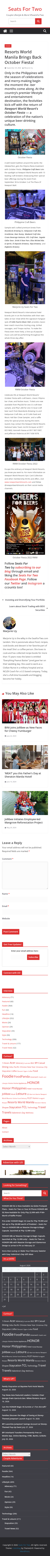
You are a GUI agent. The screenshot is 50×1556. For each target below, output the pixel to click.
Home (10, 1083)
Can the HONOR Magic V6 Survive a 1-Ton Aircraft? (24, 1407)
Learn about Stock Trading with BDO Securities (27, 608)
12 (18, 1284)
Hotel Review (37, 1089)
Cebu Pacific (14, 1067)
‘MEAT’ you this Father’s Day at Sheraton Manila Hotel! (23, 775)
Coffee (14, 1071)
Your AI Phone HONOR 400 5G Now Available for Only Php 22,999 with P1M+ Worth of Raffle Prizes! (25, 1212)
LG (28, 1094)
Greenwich (34, 1077)
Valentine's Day (18, 1112)
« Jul (4, 1306)
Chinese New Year (27, 1067)
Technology (7, 1039)
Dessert (20, 1071)
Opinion (5, 1026)
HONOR (33, 1082)
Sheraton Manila (40, 1103)
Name (6, 893)
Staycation (6, 1031)
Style (4, 1035)
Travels (6, 1112)
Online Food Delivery (20, 1098)
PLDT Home (32, 1098)
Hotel (29, 1088)
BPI (36, 1063)
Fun (3, 1010)
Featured (6, 1001)
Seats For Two (25, 8)
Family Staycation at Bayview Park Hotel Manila (23, 1386)
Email (5, 906)
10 (5, 1284)
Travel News (7, 1048)
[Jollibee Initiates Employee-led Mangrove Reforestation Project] (25, 792)
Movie (4, 1022)
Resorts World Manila (21, 1102)
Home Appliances (20, 1083)
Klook (13, 1094)
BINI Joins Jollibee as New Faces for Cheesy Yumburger (23, 729)
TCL (24, 1107)
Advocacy (6, 997)
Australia (27, 1063)
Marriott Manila (34, 1094)
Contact (5, 1132)
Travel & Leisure (9, 1043)
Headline (6, 1014)
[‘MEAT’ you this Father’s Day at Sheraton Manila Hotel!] (25, 747)
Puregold (41, 1098)
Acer (12, 1062)
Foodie (8, 46)
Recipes (4, 1103)
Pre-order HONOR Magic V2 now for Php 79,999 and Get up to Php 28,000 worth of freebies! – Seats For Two (24, 1224)
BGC (32, 1063)
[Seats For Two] (5, 31)
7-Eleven (5, 1063)
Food (35, 1070)
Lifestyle (5, 1018)
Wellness (29, 1113)
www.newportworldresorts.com (18, 482)
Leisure (21, 1094)
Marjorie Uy (28, 68)
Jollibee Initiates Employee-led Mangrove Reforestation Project (24, 820)
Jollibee (6, 1094)
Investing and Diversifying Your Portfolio (25, 599)
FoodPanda (22, 1076)
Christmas (40, 1067)
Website (6, 918)
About (4, 1127)
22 (38, 1289)
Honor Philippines (14, 1088)
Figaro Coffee (27, 1071)
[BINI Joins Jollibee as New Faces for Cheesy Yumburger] (25, 701)
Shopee (5, 1107)
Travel (42, 1107)
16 (44, 1284)
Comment (7, 858)
